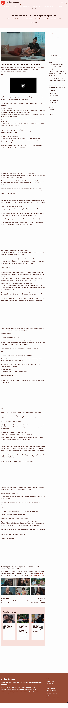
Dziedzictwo (49, 686)
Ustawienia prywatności (52, 697)
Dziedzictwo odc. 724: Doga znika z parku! (8, 626)
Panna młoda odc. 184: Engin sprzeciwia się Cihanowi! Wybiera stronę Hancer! (57, 73)
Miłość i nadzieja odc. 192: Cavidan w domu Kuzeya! (11, 600)
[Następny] (42, 627)
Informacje (47, 6)
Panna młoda (49, 683)
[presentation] (9, 618)
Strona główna (8, 6)
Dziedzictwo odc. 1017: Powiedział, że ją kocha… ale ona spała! (58, 60)
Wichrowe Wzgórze (51, 690)
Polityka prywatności (51, 693)
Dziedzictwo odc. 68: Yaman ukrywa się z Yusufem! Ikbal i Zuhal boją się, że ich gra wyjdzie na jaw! (23, 629)
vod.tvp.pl (40, 573)
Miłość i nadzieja (50, 688)
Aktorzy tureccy (38, 6)
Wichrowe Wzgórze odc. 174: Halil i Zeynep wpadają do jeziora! (36, 600)
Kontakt (34, 8)
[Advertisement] (23, 153)
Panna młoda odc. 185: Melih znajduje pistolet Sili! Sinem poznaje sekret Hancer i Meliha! (57, 67)
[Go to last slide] (4, 627)
